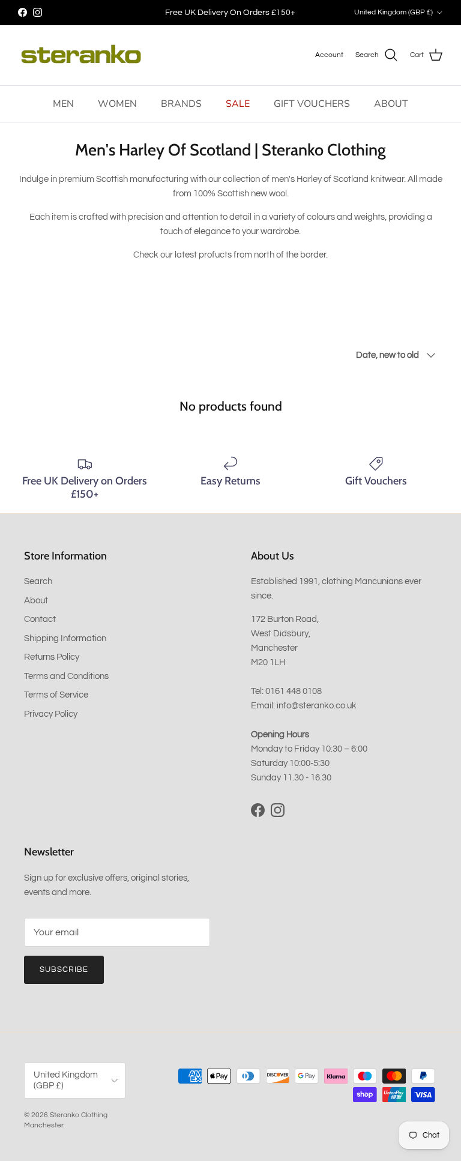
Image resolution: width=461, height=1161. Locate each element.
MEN (63, 103)
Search (38, 581)
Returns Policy (51, 657)
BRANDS (181, 103)
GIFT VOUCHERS (312, 103)
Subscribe (64, 969)
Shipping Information (65, 638)
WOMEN (117, 103)
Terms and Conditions (66, 676)
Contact (40, 619)
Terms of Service (56, 694)
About (36, 600)
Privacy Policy (50, 714)
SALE (238, 103)
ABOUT (391, 103)
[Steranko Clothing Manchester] (81, 55)
